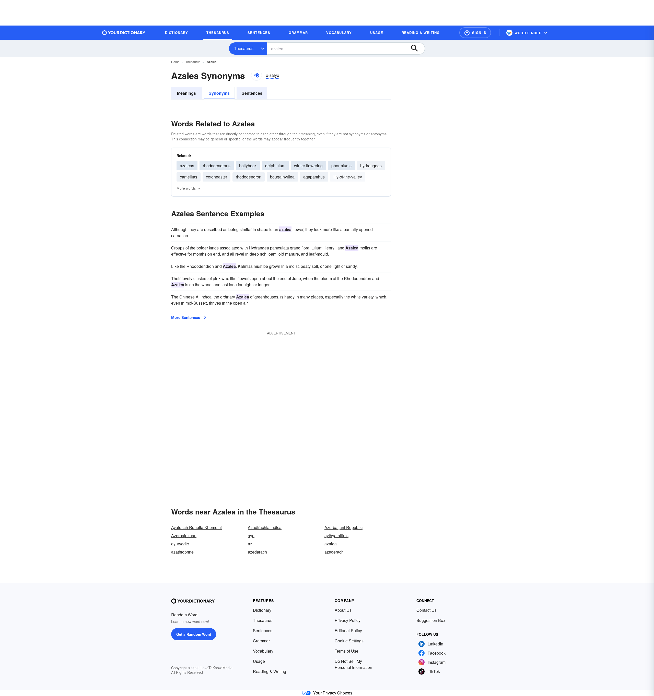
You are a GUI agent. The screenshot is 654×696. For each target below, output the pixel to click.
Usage (259, 661)
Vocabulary (263, 651)
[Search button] (417, 48)
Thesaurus (243, 48)
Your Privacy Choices (332, 693)
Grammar (261, 641)
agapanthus (314, 177)
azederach (334, 552)
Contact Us (426, 610)
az (250, 544)
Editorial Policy (348, 630)
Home (175, 61)
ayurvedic (180, 544)
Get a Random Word (193, 634)
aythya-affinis (336, 535)
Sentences (252, 93)
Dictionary (262, 610)
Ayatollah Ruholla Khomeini (196, 527)
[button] (475, 32)
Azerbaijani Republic (343, 527)
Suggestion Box (430, 620)
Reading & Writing (269, 671)
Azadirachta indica (265, 527)
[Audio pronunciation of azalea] (256, 75)
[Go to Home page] (124, 32)
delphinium (275, 166)
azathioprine (182, 552)
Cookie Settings (349, 641)
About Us (343, 610)
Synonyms (219, 93)
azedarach (257, 552)
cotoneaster (216, 177)
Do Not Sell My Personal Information (353, 664)
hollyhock (247, 166)
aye (251, 535)
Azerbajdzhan (183, 535)
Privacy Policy (347, 620)
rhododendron (248, 177)
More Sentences (185, 317)
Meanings (186, 93)
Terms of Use (346, 651)
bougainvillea (282, 177)
